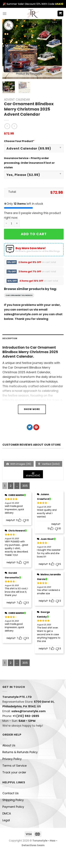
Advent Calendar (17, 100)
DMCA (6, 813)
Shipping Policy (13, 800)
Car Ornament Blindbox (19, 295)
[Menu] (4, 13)
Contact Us (10, 793)
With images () (20, 464)
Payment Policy (13, 807)
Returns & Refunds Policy (20, 752)
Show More (32, 409)
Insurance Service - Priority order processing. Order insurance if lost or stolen (29, 162)
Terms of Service (14, 766)
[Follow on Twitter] (30, 427)
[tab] (33, 338)
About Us (8, 745)
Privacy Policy (12, 759)
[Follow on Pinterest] (36, 427)
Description (9, 338)
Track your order (14, 772)
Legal (6, 820)
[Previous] (8, 49)
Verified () (50, 464)
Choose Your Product (19, 141)
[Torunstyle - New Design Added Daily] (33, 13)
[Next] (57, 49)
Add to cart (34, 234)
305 (25, 486)
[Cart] (60, 14)
